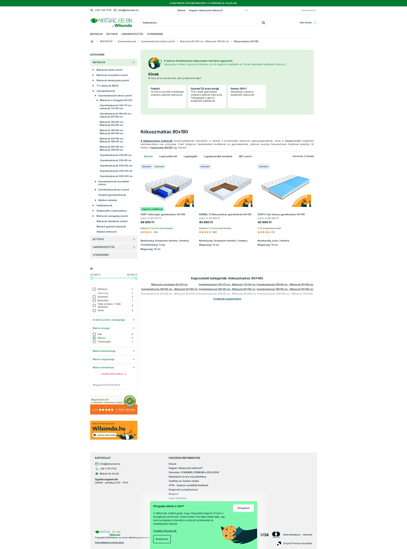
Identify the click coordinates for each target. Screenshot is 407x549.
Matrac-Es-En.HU (109, 473)
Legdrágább (190, 156)
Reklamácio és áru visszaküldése (187, 476)
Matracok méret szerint (109, 69)
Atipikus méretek (107, 200)
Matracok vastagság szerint (112, 216)
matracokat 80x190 (161, 147)
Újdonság (115, 293)
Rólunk (181, 10)
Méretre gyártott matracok (111, 226)
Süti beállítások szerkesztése (109, 542)
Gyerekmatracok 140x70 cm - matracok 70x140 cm (116, 107)
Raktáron (115, 289)
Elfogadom (243, 508)
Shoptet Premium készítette (297, 543)
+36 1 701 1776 (108, 468)
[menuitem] (96, 34)
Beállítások (162, 539)
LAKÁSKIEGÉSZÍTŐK (104, 247)
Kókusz (115, 337)
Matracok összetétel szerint (112, 75)
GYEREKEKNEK (101, 254)
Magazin (173, 494)
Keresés (263, 22)
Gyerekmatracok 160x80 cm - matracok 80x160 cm (116, 115)
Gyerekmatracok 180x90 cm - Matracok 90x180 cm (227, 289)
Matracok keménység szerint (113, 80)
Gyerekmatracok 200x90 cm (115, 160)
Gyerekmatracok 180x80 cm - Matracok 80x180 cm (169, 289)
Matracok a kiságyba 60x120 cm (169, 284)
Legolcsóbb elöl (168, 156)
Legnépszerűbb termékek (218, 156)
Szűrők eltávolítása (112, 373)
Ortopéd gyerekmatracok (112, 195)
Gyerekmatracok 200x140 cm (116, 176)
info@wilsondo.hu (110, 463)
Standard (115, 296)
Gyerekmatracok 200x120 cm (116, 171)
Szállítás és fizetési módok (184, 481)
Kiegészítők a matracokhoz (112, 210)
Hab (115, 334)
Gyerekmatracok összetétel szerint (113, 183)
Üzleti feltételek (178, 498)
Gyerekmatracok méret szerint (115, 95)
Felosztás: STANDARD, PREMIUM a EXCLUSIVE (194, 472)
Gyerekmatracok (106, 91)
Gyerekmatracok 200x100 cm (116, 165)
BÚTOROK (98, 239)
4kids (115, 310)
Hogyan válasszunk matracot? (206, 10)
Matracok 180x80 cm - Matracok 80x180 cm (112, 123)
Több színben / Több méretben (115, 305)
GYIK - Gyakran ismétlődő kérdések (188, 485)
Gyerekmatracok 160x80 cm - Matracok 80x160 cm (285, 284)
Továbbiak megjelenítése (227, 298)
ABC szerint (245, 156)
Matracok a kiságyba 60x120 (116, 100)
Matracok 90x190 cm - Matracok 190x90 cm (112, 148)
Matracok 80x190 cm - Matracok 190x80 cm (112, 140)
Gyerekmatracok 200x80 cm (115, 155)
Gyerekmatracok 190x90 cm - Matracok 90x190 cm (285, 289)
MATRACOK (99, 62)
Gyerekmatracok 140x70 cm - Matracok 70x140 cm (227, 284)
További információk (165, 530)
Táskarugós (115, 341)
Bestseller (115, 300)
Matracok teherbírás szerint (112, 221)
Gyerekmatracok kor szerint (113, 189)
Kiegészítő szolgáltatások (183, 489)
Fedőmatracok (104, 205)
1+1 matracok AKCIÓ (108, 85)
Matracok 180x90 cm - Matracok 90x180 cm (112, 132)
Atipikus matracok (107, 231)
